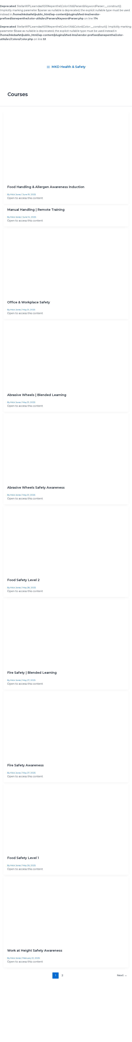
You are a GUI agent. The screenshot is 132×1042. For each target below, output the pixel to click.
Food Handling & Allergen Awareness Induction (45, 187)
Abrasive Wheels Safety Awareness (36, 487)
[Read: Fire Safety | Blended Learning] (66, 631)
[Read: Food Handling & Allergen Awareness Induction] (66, 146)
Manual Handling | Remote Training (36, 210)
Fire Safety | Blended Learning (32, 673)
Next (122, 975)
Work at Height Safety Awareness (34, 950)
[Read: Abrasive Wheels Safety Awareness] (66, 446)
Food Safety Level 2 (23, 580)
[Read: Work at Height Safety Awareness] (66, 909)
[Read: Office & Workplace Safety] (66, 261)
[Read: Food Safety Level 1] (66, 816)
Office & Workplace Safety (28, 302)
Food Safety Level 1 (23, 858)
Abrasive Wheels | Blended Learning (36, 395)
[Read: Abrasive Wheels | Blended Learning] (66, 353)
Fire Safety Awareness (25, 765)
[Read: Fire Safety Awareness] (66, 724)
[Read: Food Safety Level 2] (66, 539)
